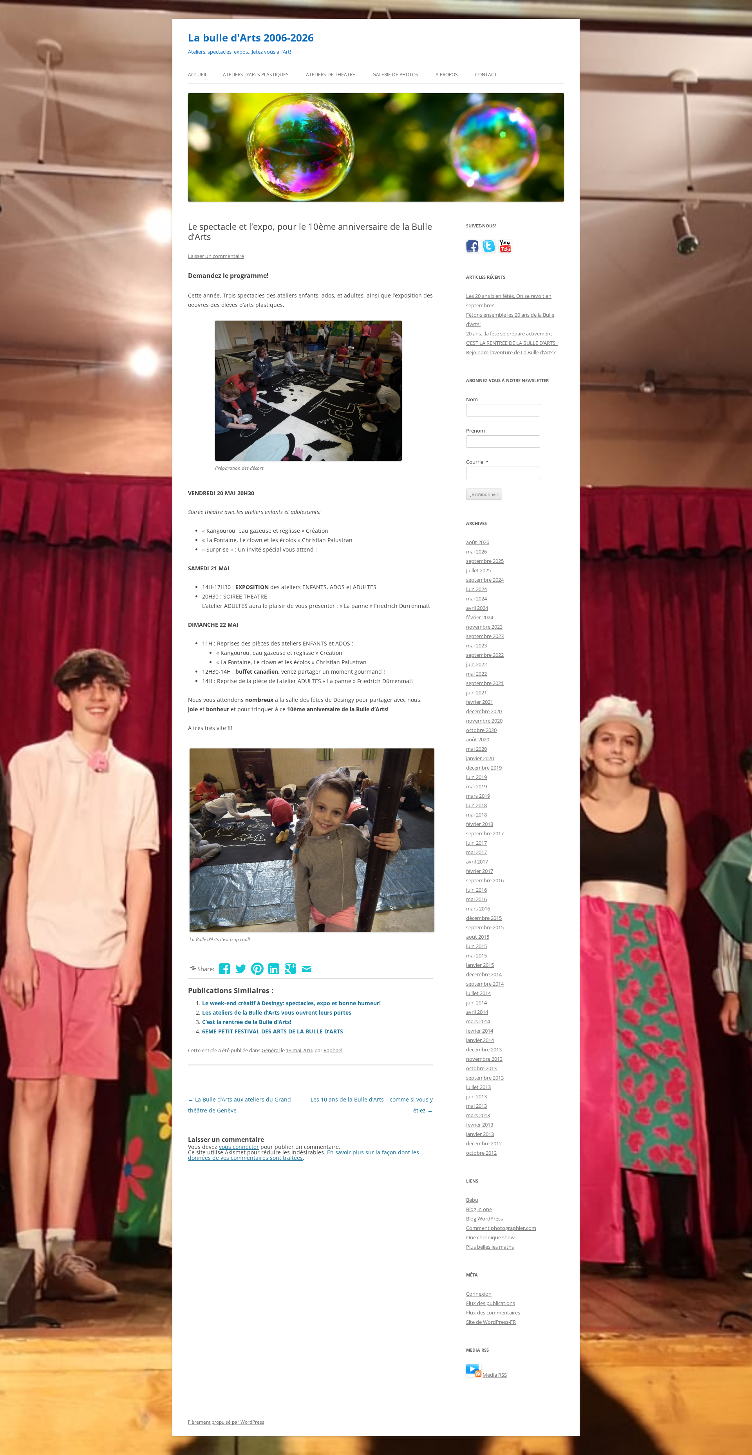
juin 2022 (476, 664)
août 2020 (477, 739)
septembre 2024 (485, 579)
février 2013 (479, 1124)
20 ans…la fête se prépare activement (509, 333)
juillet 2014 (478, 993)
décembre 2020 (484, 711)
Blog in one (479, 1209)
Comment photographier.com (501, 1227)
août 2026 (477, 542)
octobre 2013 (481, 1068)
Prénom (475, 430)
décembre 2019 (484, 767)
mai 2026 (476, 551)
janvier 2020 (480, 758)
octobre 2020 (481, 730)
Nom (472, 399)
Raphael (333, 1050)
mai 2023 (476, 645)
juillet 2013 (478, 1087)
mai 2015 (476, 955)
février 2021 (479, 701)
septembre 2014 (485, 983)
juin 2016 (476, 889)
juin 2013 (476, 1096)
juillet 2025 (478, 570)
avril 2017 (477, 861)
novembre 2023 (484, 626)
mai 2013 (476, 1105)
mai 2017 (476, 852)
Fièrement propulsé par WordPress (226, 1422)
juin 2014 (476, 1002)
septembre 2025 (485, 560)
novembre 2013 (484, 1058)
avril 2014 (477, 1011)
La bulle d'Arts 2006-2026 (251, 38)
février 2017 (479, 870)
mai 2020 (476, 748)
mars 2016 (478, 908)
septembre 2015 (485, 927)
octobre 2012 (481, 1152)
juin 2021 (476, 692)
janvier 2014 (480, 1040)
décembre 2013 (484, 1049)
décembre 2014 (484, 974)
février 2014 (479, 1030)
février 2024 (479, 617)
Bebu (472, 1199)
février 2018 (479, 824)
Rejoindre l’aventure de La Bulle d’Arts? (511, 352)
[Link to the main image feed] (473, 1374)
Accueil (197, 74)
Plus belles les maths (490, 1246)
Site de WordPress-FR (491, 1321)
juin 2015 (476, 946)
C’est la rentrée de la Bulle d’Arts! (246, 1022)
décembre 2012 (484, 1143)
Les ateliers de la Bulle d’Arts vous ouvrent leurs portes (276, 1012)
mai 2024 (476, 598)
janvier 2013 (480, 1134)
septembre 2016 (485, 880)
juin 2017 (476, 842)
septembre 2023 (485, 636)
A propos (447, 74)
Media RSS (495, 1374)
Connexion (479, 1293)
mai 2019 (476, 786)
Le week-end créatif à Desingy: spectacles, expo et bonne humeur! (291, 1003)
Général (271, 1050)
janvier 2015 (480, 964)
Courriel (477, 461)
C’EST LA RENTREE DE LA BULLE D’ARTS (512, 342)
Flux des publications (490, 1303)
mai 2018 (476, 814)
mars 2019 (478, 795)
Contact (486, 74)
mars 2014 (478, 1021)
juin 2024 (476, 589)
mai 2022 (476, 673)
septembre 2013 (485, 1077)
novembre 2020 (484, 720)
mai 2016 (476, 899)
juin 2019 (476, 777)
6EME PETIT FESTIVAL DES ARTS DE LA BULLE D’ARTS (272, 1031)
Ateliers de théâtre (330, 74)
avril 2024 (477, 607)
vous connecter (239, 1146)
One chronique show (490, 1237)
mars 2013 (478, 1115)
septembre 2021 (485, 683)
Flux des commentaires (493, 1312)
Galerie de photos (395, 74)
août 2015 (477, 936)
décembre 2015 (484, 917)
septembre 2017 (485, 833)
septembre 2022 (485, 654)
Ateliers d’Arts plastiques (256, 74)
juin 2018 (476, 805)
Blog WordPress (484, 1218)
